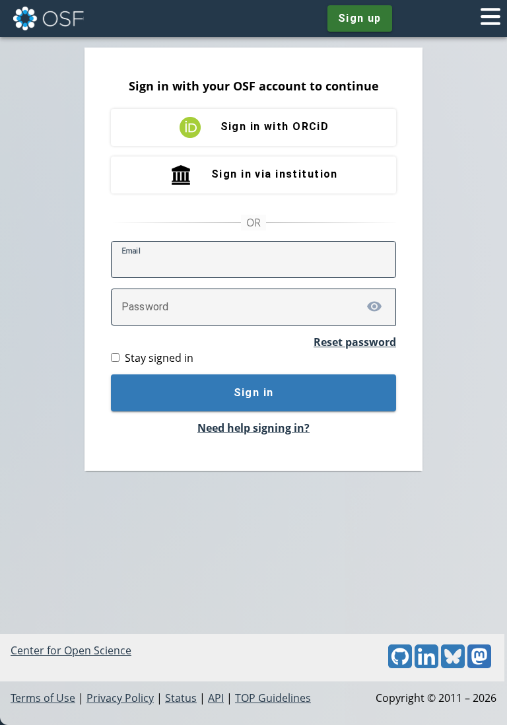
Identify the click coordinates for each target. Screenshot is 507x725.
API (216, 698)
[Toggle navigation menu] (490, 18)
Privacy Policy (120, 698)
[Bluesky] (453, 664)
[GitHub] (400, 664)
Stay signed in (159, 358)
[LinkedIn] (426, 664)
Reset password (355, 342)
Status (181, 698)
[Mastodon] (479, 664)
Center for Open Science (71, 650)
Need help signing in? (253, 428)
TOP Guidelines (273, 698)
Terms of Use (43, 698)
